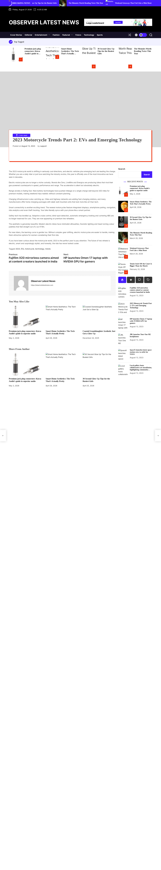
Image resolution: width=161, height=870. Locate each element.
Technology (89, 35)
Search (121, 169)
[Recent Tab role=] (131, 280)
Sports (100, 35)
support (43, 146)
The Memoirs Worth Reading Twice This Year (69, 3)
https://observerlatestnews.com (42, 285)
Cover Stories (16, 35)
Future (78, 35)
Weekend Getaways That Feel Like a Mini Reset (116, 3)
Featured (66, 35)
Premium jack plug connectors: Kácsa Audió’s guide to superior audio (33, 52)
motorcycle (29, 249)
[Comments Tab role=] (140, 280)
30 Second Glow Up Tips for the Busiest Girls (105, 51)
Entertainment (41, 35)
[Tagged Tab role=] (148, 280)
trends (48, 249)
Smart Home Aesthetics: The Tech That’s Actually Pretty (70, 52)
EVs (22, 249)
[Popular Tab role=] (122, 280)
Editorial (28, 35)
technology (39, 249)
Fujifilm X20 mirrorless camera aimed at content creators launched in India (140, 290)
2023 (18, 249)
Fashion (56, 35)
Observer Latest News (44, 22)
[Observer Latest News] (21, 283)
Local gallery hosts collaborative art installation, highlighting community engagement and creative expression (141, 369)
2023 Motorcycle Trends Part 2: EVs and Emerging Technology (141, 305)
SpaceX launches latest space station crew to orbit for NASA (141, 352)
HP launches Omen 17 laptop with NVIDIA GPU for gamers (141, 321)
